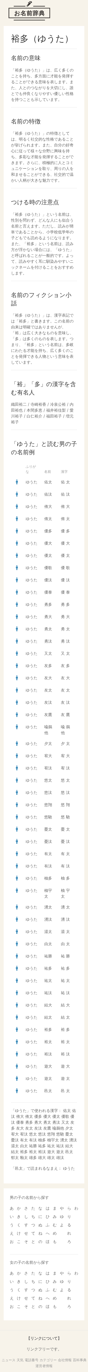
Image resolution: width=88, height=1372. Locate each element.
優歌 (48, 567)
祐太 (48, 980)
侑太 (48, 518)
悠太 (48, 780)
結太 (48, 1017)
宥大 (48, 755)
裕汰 (48, 1053)
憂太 (48, 829)
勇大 (48, 616)
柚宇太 (53, 1139)
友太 (48, 690)
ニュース (8, 1360)
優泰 (48, 592)
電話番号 (31, 1360)
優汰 (48, 579)
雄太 (51, 1157)
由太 (48, 943)
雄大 (42, 1157)
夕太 (48, 743)
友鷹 (48, 714)
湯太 (48, 931)
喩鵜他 (58, 1128)
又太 (48, 653)
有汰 (48, 865)
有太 (48, 853)
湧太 (48, 907)
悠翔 (48, 804)
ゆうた (31, 481)
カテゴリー (48, 1360)
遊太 (48, 1078)
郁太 (15, 1157)
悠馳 (48, 816)
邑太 (48, 1090)
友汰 (48, 702)
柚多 (48, 878)
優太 (48, 555)
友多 (48, 665)
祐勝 (48, 956)
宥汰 (48, 767)
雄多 (33, 1157)
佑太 (48, 481)
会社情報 (65, 1360)
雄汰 (60, 1157)
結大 (48, 1004)
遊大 (48, 1066)
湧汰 (48, 919)
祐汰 (48, 992)
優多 (48, 530)
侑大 (48, 506)
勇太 (48, 628)
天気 (20, 1360)
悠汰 (48, 792)
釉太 (24, 1157)
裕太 (48, 1041)
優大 (48, 543)
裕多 (48, 1029)
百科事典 (80, 1360)
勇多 (48, 604)
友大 (48, 677)
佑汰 (48, 494)
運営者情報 (44, 1366)
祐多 (48, 968)
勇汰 (48, 641)
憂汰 (48, 841)
